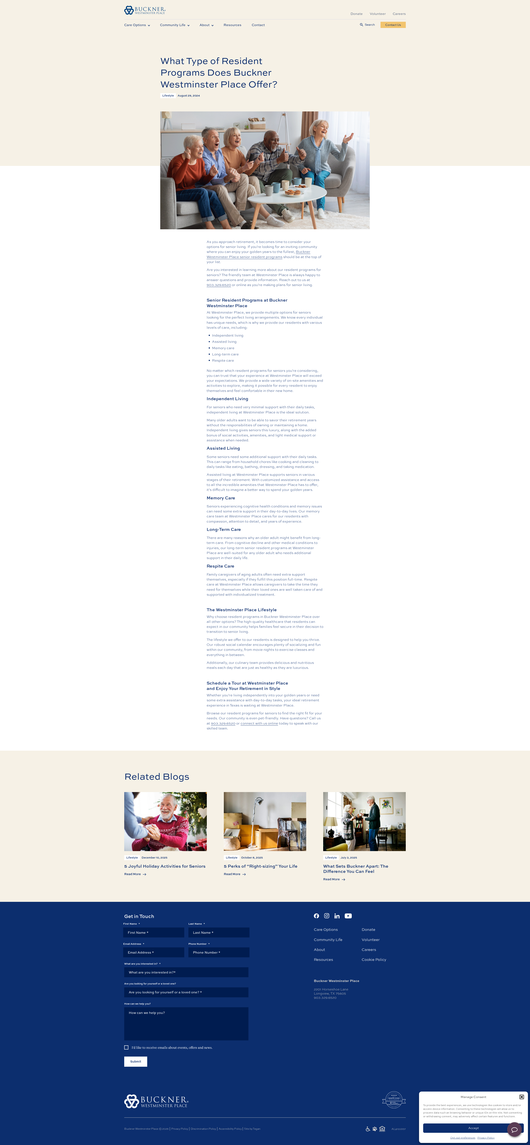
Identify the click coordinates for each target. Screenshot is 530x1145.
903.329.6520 (219, 284)
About (205, 25)
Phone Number (199, 943)
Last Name (196, 923)
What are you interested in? (142, 963)
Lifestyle (168, 95)
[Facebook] (316, 915)
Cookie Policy (374, 959)
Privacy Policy (486, 1137)
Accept (473, 1128)
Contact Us (393, 25)
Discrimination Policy (203, 1129)
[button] (522, 1097)
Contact (258, 25)
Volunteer (378, 13)
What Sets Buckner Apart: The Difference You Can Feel (355, 868)
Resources (232, 25)
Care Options (135, 25)
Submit (135, 1061)
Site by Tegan (252, 1129)
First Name (131, 923)
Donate (357, 13)
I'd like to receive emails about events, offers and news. (172, 1047)
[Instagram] (326, 915)
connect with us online (259, 723)
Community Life (173, 25)
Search (370, 25)
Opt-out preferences (462, 1137)
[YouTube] (348, 915)
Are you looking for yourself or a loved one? (150, 983)
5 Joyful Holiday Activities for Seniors (165, 866)
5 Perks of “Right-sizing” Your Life (261, 866)
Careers (399, 13)
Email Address (133, 943)
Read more (132, 874)
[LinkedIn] (337, 915)
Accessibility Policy (230, 1129)
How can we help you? (137, 1003)
